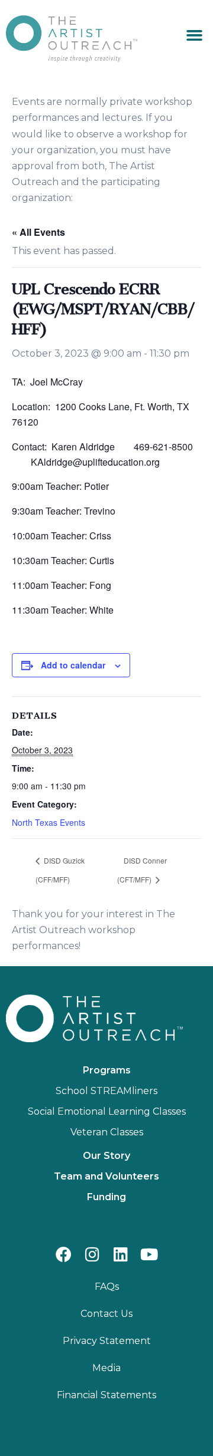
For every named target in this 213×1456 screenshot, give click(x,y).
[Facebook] (63, 1254)
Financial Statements (106, 1395)
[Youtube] (149, 1254)
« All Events (38, 232)
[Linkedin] (121, 1254)
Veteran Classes (106, 1132)
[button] (195, 35)
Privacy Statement (107, 1340)
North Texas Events (48, 822)
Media (106, 1367)
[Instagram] (92, 1254)
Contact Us (106, 1313)
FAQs (107, 1286)
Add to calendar (73, 665)
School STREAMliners (106, 1090)
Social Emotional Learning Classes (107, 1111)
